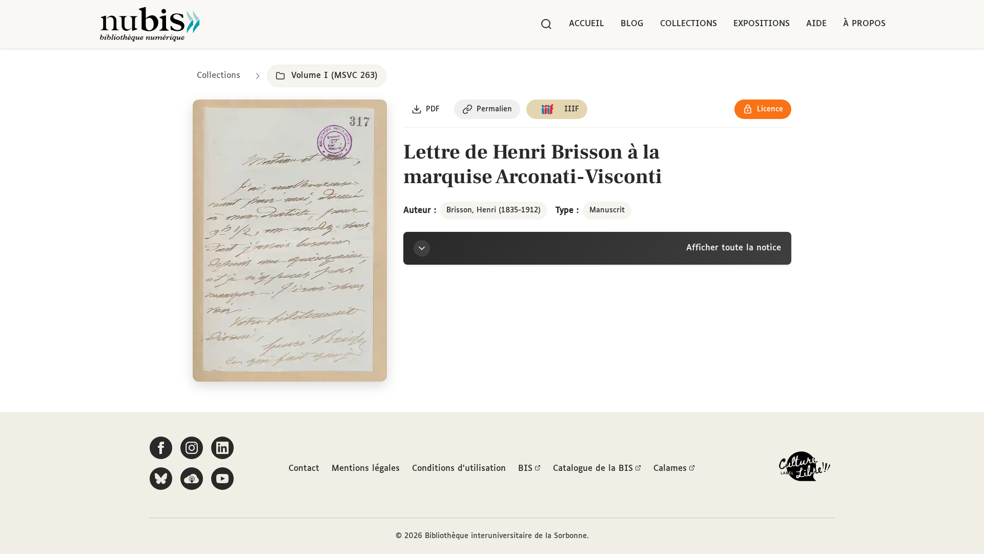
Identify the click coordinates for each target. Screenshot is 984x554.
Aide (816, 23)
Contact (304, 468)
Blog (632, 23)
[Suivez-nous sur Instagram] (191, 448)
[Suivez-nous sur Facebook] (161, 448)
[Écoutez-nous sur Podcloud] (191, 478)
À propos (864, 23)
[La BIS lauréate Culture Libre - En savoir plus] (804, 469)
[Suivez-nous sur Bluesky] (161, 478)
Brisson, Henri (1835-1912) (493, 210)
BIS (525, 468)
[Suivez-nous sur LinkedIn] (222, 448)
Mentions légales (366, 468)
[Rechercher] (546, 24)
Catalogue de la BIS (593, 468)
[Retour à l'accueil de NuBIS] (149, 24)
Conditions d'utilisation (459, 468)
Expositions (761, 23)
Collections (688, 23)
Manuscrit (607, 210)
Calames (670, 468)
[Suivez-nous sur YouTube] (222, 478)
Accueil (586, 23)
